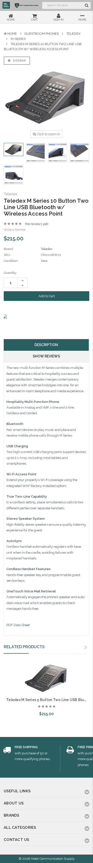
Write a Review (15, 229)
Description (46, 345)
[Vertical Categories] (6, 5)
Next (85, 647)
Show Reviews (46, 356)
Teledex (73, 33)
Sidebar (19, 60)
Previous (77, 647)
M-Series (18, 39)
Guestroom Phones (42, 33)
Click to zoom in (48, 134)
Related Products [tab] (24, 646)
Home (12, 33)
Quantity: (10, 273)
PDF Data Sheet (18, 625)
